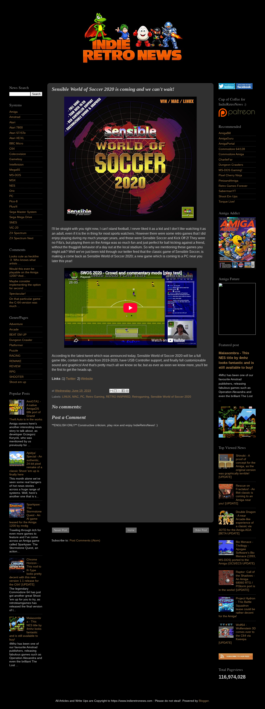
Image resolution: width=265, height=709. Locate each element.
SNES (13, 222)
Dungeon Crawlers (231, 164)
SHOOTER (16, 376)
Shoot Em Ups (228, 196)
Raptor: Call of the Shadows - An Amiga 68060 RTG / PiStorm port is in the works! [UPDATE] (237, 580)
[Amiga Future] (237, 268)
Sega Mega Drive (20, 217)
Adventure (16, 324)
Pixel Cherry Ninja (230, 175)
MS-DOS (15, 175)
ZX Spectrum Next (21, 238)
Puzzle (13, 350)
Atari (12, 122)
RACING (14, 355)
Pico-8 (13, 201)
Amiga (13, 111)
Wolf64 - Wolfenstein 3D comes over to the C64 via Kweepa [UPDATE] (237, 633)
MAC (75, 396)
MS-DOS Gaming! (230, 170)
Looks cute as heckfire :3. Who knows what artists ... (24, 260)
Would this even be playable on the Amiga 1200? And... (23, 272)
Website (87, 378)
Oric (12, 190)
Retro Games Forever (233, 185)
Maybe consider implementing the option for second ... (25, 285)
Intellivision (16, 164)
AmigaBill (225, 133)
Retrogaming (140, 396)
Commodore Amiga (231, 154)
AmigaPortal (227, 143)
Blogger (204, 700)
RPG (12, 371)
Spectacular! (17, 293)
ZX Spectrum (17, 233)
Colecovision (17, 154)
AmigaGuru (226, 138)
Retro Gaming (95, 396)
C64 (12, 148)
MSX (12, 180)
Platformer (16, 345)
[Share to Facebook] (123, 391)
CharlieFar (225, 159)
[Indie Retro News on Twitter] (227, 88)
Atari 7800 (16, 127)
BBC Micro (16, 143)
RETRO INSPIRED (118, 396)
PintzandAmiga (228, 180)
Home (131, 530)
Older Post (201, 530)
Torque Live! (227, 201)
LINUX (66, 396)
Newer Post (60, 530)
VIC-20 (13, 227)
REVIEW (14, 366)
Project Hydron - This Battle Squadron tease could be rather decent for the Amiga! (237, 607)
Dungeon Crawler (20, 340)
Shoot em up (17, 382)
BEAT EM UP (17, 334)
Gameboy (15, 159)
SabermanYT (227, 191)
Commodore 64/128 (232, 149)
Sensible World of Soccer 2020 (171, 396)
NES (12, 185)
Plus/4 (13, 206)
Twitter (71, 378)
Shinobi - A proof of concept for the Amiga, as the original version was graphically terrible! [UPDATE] (237, 466)
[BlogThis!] (115, 391)
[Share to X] (119, 391)
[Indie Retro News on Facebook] (244, 88)
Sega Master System (23, 212)
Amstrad (14, 117)
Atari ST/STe (17, 132)
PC (82, 396)
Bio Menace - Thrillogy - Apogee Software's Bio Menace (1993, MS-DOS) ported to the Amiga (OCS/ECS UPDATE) (237, 552)
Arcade (14, 329)
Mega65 (14, 169)
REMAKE (15, 361)
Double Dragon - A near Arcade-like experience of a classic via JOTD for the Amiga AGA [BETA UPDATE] (237, 522)
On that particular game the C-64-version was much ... (24, 302)
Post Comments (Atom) (85, 540)
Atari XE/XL (16, 138)
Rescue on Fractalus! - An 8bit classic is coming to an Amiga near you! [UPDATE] (237, 494)
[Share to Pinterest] (127, 391)
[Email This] (111, 391)
